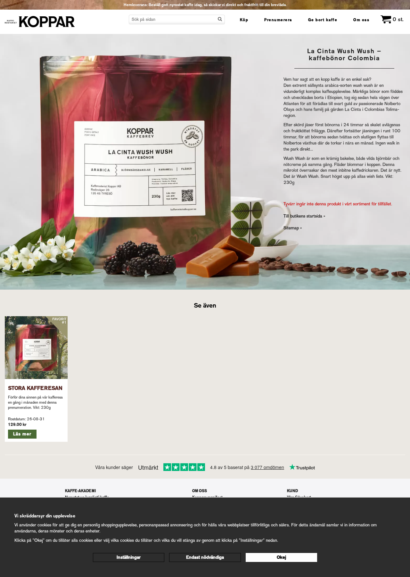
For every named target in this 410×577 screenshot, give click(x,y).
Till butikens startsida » (304, 216)
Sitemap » (292, 228)
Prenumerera (278, 20)
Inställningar (129, 557)
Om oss (361, 20)
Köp (244, 20)
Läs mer (22, 434)
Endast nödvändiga (205, 557)
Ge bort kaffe (323, 20)
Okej (281, 557)
